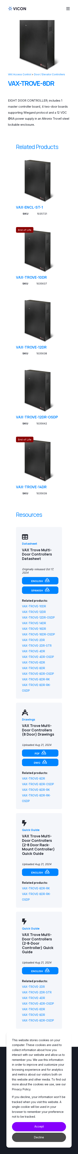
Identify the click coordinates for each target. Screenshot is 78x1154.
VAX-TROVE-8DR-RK (36, 679)
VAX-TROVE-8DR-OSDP (38, 673)
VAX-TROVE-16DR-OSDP (38, 634)
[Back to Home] (17, 8)
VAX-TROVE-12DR (31, 347)
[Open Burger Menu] (68, 8)
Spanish (37, 590)
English (37, 581)
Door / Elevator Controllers (49, 74)
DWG (37, 763)
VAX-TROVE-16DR (34, 628)
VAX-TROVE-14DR (31, 486)
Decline (39, 1137)
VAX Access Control (19, 74)
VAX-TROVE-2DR (33, 640)
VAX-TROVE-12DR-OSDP (37, 417)
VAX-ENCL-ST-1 (29, 207)
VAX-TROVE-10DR (31, 277)
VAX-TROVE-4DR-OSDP (38, 657)
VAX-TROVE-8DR (33, 668)
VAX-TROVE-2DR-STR (37, 645)
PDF (37, 753)
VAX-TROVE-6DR (33, 662)
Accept (39, 1126)
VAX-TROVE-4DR (33, 651)
